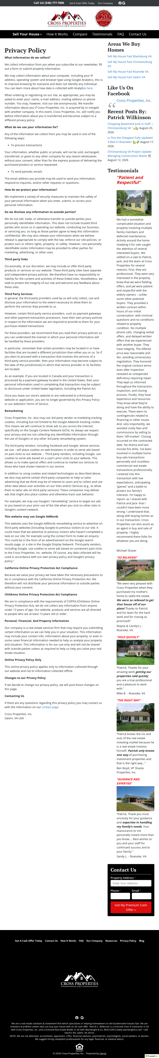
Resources (111, 940)
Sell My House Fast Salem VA (126, 77)
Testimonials (102, 34)
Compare (80, 34)
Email (136, 890)
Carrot (103, 1053)
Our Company (105, 3)
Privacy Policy (128, 940)
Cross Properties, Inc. (134, 100)
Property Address (123, 878)
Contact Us (137, 34)
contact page (50, 707)
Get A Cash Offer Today (82, 3)
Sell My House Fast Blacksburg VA (130, 56)
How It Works (57, 34)
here (90, 88)
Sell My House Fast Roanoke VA (128, 71)
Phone (116, 890)
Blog (141, 940)
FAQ (120, 34)
